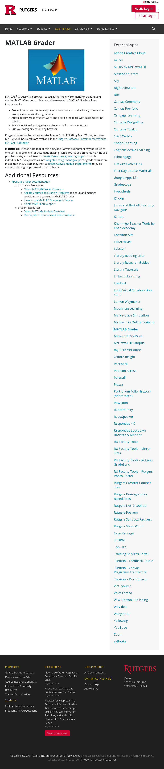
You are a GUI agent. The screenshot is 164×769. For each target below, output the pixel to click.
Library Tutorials (126, 269)
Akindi (118, 60)
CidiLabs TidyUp (125, 129)
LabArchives (122, 242)
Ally (116, 81)
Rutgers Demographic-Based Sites (130, 496)
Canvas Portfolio (126, 108)
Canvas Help (82, 28)
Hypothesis (122, 191)
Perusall (120, 377)
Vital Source (122, 586)
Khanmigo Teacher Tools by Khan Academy (134, 225)
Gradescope (122, 184)
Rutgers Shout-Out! (128, 526)
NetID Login (143, 8)
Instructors (22, 28)
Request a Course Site (17, 677)
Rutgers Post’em (126, 512)
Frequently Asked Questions (21, 710)
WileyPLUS (121, 614)
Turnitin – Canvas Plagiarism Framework (130, 570)
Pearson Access (125, 370)
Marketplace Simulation (131, 315)
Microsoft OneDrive (128, 336)
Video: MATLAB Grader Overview (43, 189)
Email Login (146, 15)
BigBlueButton (124, 87)
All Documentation (94, 672)
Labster (119, 248)
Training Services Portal (131, 554)
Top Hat (120, 547)
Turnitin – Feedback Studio (133, 561)
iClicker (119, 198)
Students (42, 28)
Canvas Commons (127, 101)
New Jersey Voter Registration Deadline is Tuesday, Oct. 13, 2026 (62, 676)
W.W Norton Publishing (131, 600)
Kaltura (119, 216)
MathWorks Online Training (134, 322)
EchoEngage (123, 157)
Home (8, 28)
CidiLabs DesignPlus (128, 122)
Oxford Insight (124, 357)
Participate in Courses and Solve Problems (49, 215)
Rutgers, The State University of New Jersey (55, 755)
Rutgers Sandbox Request (133, 519)
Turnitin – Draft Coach (130, 579)
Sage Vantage (124, 533)
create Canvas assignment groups (63, 156)
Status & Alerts (105, 28)
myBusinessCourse (127, 350)
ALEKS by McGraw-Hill (130, 67)
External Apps (63, 28)
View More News (57, 733)
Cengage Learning (127, 115)
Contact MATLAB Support (39, 204)
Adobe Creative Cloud (130, 53)
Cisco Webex (123, 136)
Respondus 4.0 (124, 423)
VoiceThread (123, 593)
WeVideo (120, 607)
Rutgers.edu (151, 2)
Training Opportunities (17, 694)
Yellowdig (121, 620)
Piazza (118, 384)
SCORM (119, 540)
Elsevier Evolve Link (128, 164)
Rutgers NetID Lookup (130, 505)
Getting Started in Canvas (19, 672)
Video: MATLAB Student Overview (44, 211)
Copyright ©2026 (20, 755)
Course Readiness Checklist (21, 681)
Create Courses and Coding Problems (46, 193)
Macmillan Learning (128, 308)
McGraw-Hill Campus (129, 343)
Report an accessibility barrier (99, 759)
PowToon (121, 403)
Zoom (118, 634)
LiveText (120, 283)
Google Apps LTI (126, 177)
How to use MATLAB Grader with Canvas (48, 200)
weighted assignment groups (63, 160)
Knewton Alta (124, 235)
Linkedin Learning (127, 276)
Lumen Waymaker (127, 301)
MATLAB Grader (126, 329)
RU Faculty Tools (126, 442)
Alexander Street (126, 74)
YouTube (120, 627)
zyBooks (120, 641)
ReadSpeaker (123, 416)
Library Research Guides (131, 262)
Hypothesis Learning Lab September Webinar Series (60, 690)
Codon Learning (125, 143)
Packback (121, 364)
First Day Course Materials (133, 170)
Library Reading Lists (129, 255)
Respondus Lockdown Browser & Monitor (130, 432)
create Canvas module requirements (69, 163)
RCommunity (123, 410)
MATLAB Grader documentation (31, 181)
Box (116, 94)
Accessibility (91, 689)
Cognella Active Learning (132, 150)
